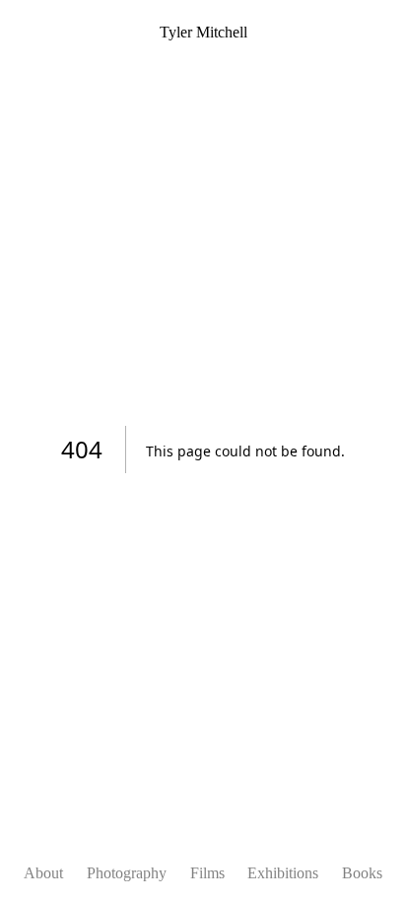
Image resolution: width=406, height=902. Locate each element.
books (362, 873)
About (43, 873)
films (207, 873)
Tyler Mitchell (203, 32)
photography (127, 873)
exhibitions (282, 873)
